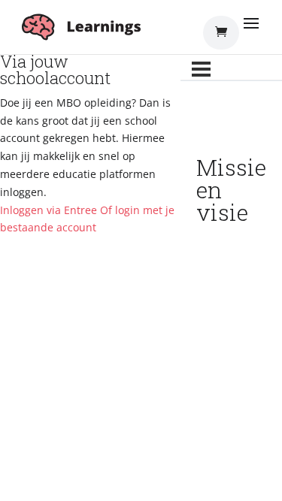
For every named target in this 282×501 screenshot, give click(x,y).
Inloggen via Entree (48, 210)
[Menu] (201, 69)
